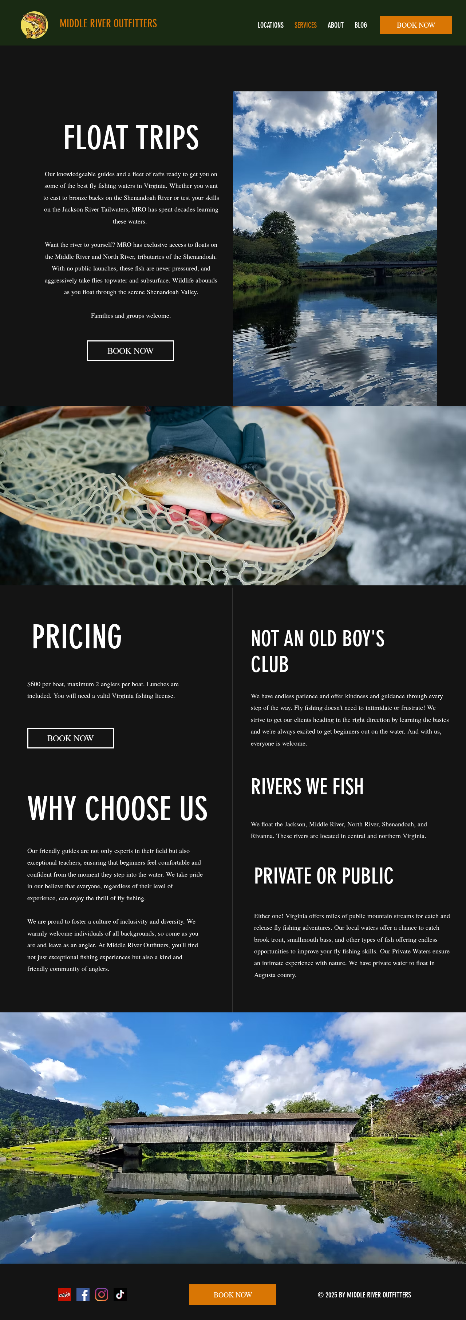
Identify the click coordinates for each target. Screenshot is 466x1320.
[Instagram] (101, 1294)
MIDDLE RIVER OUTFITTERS (108, 23)
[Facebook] (83, 1294)
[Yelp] (64, 1294)
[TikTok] (120, 1294)
